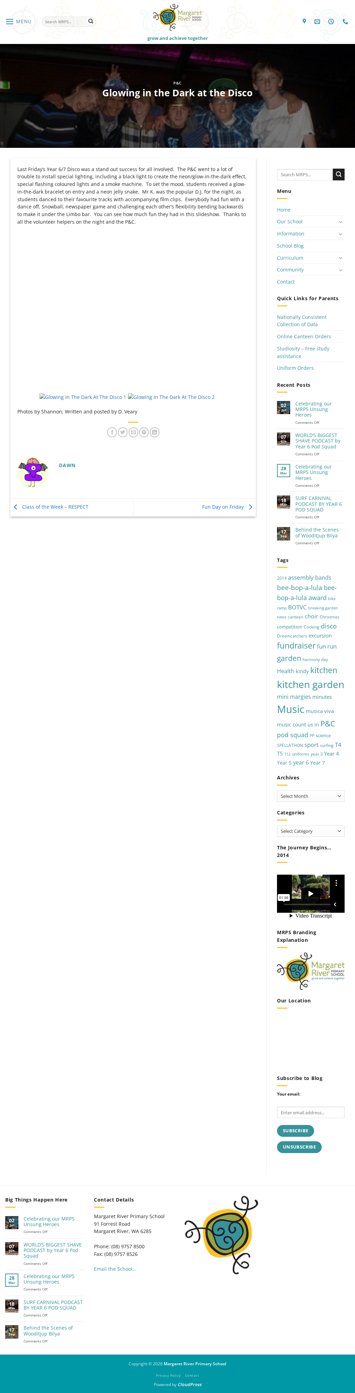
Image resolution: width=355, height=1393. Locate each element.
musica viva (320, 710)
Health (285, 671)
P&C (177, 83)
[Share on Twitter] (123, 432)
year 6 (301, 762)
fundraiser (296, 645)
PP (312, 736)
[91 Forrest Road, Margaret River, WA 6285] (305, 21)
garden (289, 658)
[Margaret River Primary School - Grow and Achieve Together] (177, 17)
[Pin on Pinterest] (144, 432)
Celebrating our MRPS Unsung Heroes (313, 409)
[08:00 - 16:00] (332, 21)
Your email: (288, 1094)
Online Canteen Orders (304, 336)
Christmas (329, 617)
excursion (320, 635)
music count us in (298, 724)
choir (311, 616)
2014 (282, 578)
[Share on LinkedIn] (154, 432)
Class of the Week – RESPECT (54, 506)
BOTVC (297, 607)
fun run (327, 646)
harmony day (315, 659)
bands (323, 577)
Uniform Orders (295, 368)
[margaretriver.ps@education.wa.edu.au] (318, 21)
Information (290, 233)
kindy (302, 671)
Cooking (311, 627)
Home (284, 209)
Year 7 (317, 762)
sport (311, 745)
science (323, 735)
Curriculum (290, 258)
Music (290, 709)
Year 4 (331, 753)
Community (290, 269)
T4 (338, 745)
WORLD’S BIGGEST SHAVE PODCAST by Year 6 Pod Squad (317, 440)
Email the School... (115, 1269)
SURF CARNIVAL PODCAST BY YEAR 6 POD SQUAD (318, 503)
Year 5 (284, 762)
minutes (322, 696)
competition (289, 627)
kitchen (323, 670)
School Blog (290, 245)
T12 (287, 754)
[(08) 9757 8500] (346, 21)
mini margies (294, 696)
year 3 (317, 754)
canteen (295, 616)
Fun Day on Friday (223, 506)
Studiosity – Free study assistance (303, 352)
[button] (18, 21)
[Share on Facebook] (112, 432)
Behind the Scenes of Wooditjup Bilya (317, 532)
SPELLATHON (290, 745)
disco (329, 626)
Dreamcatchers (292, 636)
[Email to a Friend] (133, 432)
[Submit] (91, 22)
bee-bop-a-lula (299, 587)
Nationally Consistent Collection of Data (302, 321)
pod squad (292, 735)
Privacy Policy (168, 1375)
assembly (301, 577)
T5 (280, 753)
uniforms (300, 754)
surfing (327, 745)
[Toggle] (340, 221)
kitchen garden (310, 684)
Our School (290, 221)
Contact (286, 281)
